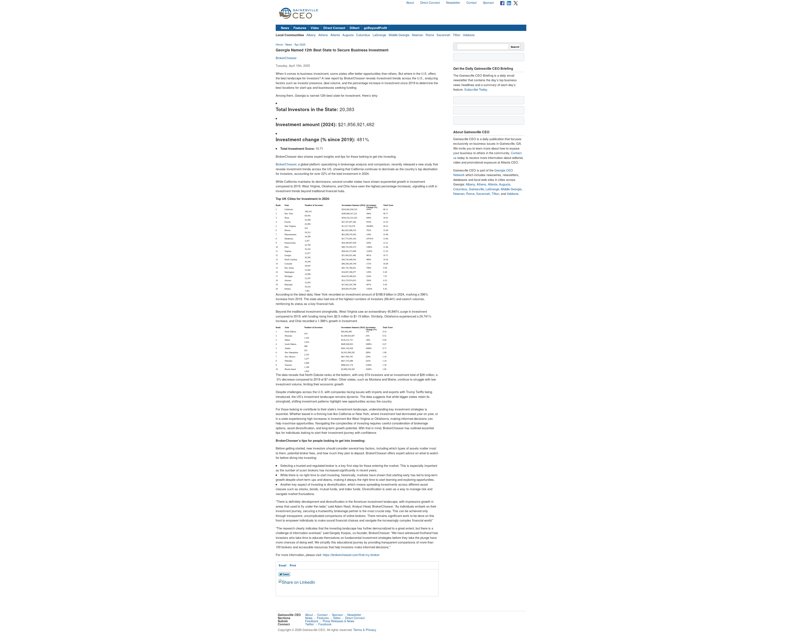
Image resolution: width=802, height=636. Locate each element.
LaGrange (379, 35)
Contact (471, 2)
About (410, 2)
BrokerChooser (286, 58)
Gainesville (476, 189)
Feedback (311, 621)
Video (315, 27)
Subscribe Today (475, 89)
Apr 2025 (299, 44)
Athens (323, 35)
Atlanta (335, 35)
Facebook (324, 624)
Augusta (348, 35)
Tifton (456, 35)
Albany (311, 35)
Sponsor (488, 2)
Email (282, 565)
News (285, 27)
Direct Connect (430, 2)
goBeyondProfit (375, 27)
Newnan (417, 35)
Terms (357, 629)
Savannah (443, 35)
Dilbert (354, 27)
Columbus (363, 35)
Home (279, 44)
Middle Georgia (399, 35)
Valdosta (469, 35)
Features (299, 27)
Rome (430, 35)
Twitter (309, 624)
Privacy (371, 629)
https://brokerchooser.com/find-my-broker (351, 554)
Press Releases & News (338, 621)
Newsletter (453, 2)
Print (293, 565)
